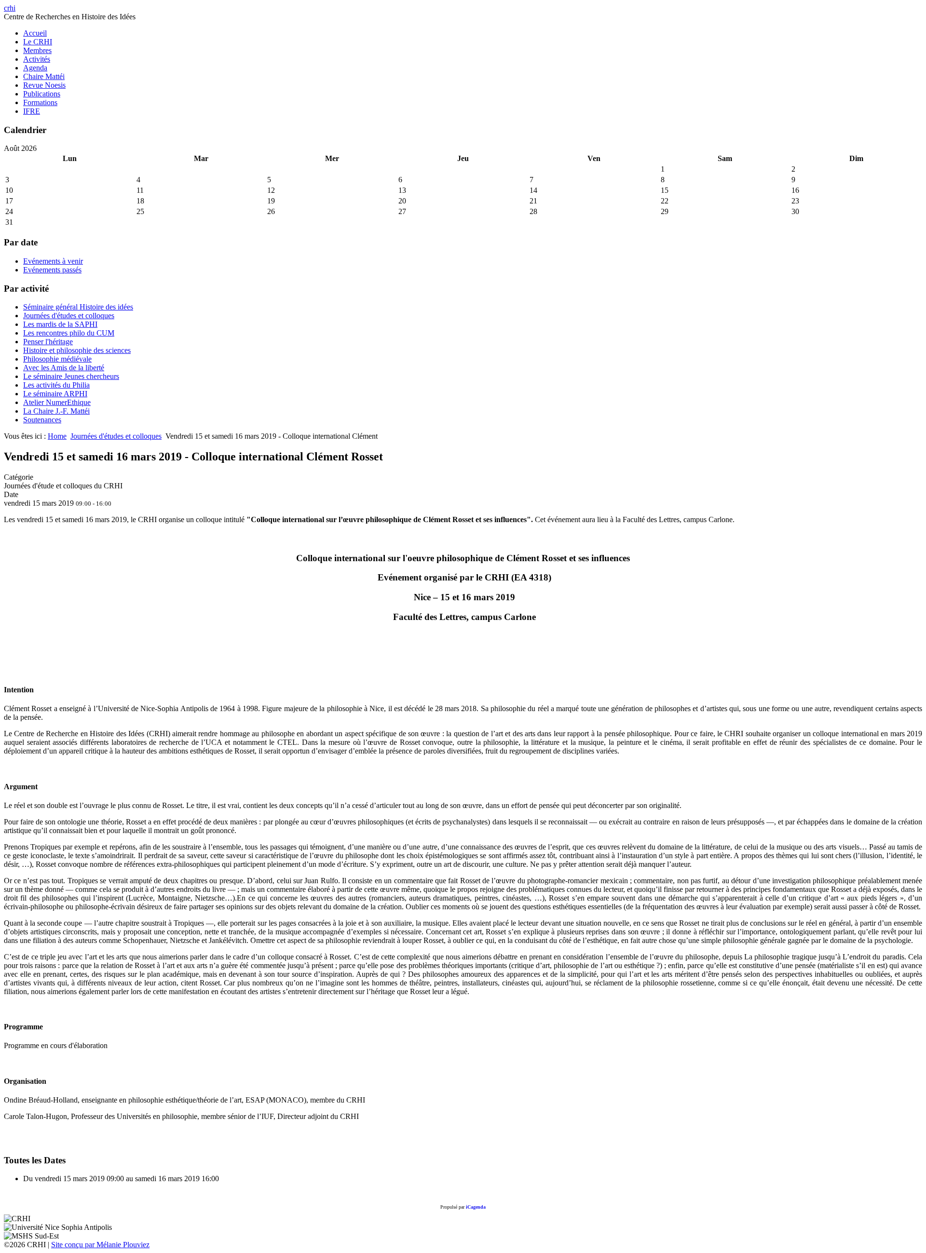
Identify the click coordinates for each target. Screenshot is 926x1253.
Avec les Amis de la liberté (63, 368)
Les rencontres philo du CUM (68, 333)
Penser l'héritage (48, 341)
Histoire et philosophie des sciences (77, 350)
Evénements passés (52, 270)
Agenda (35, 68)
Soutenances (42, 420)
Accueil (35, 33)
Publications (41, 94)
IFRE (31, 111)
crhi (9, 8)
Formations (40, 102)
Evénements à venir (53, 261)
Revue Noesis (44, 85)
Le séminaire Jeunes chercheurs (71, 376)
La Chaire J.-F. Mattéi (56, 411)
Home (57, 436)
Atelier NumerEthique (57, 402)
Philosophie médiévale (57, 359)
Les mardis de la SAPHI (60, 324)
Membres (37, 50)
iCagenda (476, 1207)
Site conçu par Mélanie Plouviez (100, 1244)
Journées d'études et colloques (68, 315)
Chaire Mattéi (44, 76)
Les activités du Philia (56, 385)
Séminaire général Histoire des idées (78, 307)
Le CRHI (37, 42)
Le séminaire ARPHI (55, 394)
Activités (36, 59)
